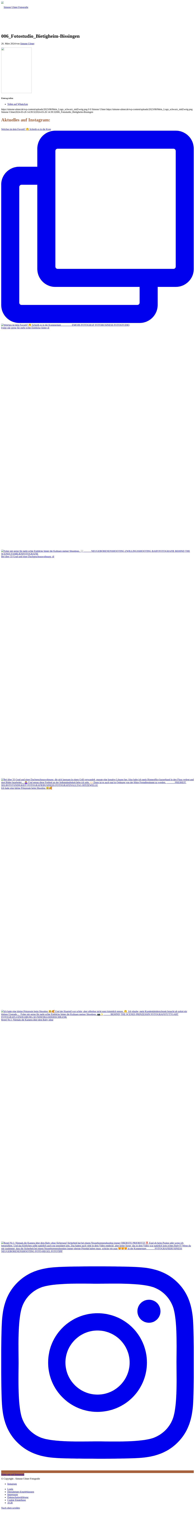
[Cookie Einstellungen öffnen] (24, 1531)
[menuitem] (100, 1489)
